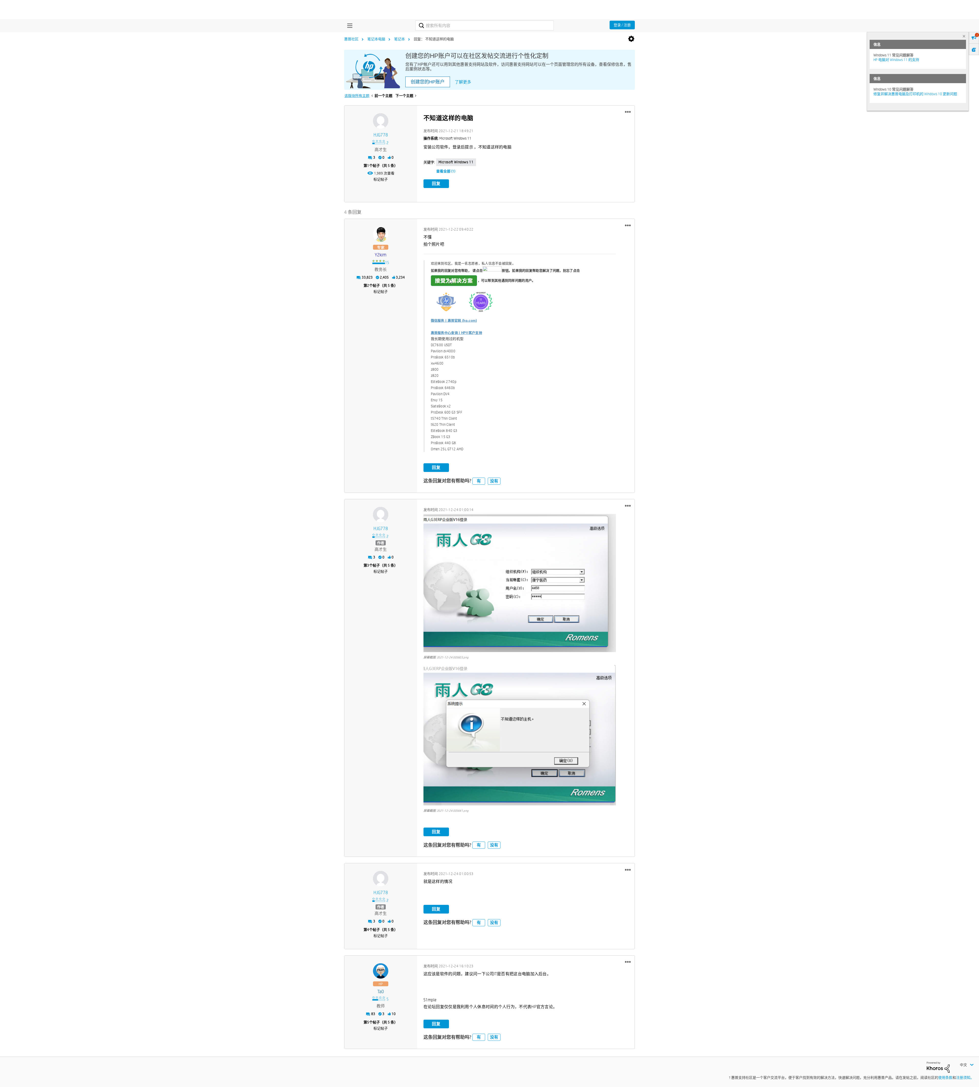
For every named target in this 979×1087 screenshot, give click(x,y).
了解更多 (463, 82)
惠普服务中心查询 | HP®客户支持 (456, 333)
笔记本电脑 (376, 39)
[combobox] (484, 25)
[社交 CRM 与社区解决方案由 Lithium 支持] (938, 1067)
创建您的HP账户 (428, 81)
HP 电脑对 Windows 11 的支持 (896, 59)
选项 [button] (631, 39)
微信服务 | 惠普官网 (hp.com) (454, 320)
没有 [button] (494, 481)
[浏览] (348, 25)
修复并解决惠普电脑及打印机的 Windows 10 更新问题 (915, 94)
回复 (436, 183)
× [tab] (964, 36)
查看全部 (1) (445, 171)
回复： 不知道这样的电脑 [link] (434, 39)
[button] (627, 112)
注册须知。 (965, 1077)
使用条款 (945, 1077)
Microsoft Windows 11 (456, 162)
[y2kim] (380, 234)
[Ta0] (380, 971)
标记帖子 (380, 179)
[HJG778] (380, 121)
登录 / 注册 (622, 25)
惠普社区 (351, 39)
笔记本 (399, 39)
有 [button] (479, 481)
